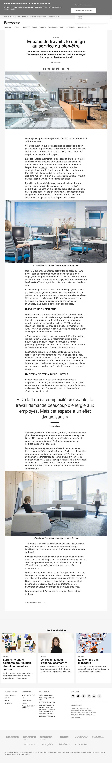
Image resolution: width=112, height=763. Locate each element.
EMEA (10, 17)
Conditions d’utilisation (46, 695)
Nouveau (8, 27)
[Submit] (106, 22)
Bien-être (56, 37)
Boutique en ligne (55, 17)
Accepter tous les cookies (83, 10)
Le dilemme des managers (88, 661)
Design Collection (30, 27)
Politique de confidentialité (47, 702)
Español (80, 18)
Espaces (42, 27)
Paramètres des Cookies (46, 705)
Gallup (44, 167)
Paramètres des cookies (83, 5)
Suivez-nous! (75, 691)
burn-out (79, 170)
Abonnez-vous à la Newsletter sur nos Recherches (89, 701)
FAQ (23, 698)
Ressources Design (56, 27)
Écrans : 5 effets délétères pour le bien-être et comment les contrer (17, 664)
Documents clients (27, 700)
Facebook (83, 696)
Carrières (7, 698)
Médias (7, 700)
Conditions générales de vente (46, 698)
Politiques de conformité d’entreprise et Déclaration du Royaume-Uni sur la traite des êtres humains (47, 710)
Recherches (70, 27)
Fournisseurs (8, 703)
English (80, 16)
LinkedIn (78, 696)
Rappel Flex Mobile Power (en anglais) (30, 707)
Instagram (73, 696)
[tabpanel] (56, 100)
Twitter (89, 696)
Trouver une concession (38, 17)
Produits (17, 27)
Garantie (24, 703)
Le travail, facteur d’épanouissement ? (53, 661)
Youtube (94, 696)
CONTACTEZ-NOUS (22, 17)
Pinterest (99, 696)
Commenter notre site (28, 695)
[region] (56, 7)
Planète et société (10, 695)
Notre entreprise (84, 27)
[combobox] (91, 22)
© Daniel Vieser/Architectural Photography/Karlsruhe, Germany (56, 265)
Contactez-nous (76, 705)
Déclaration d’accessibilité (47, 716)
